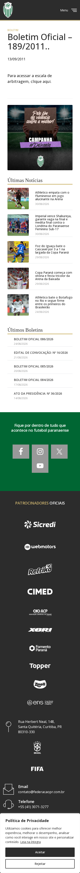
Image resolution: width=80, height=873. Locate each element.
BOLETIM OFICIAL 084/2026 (33, 379)
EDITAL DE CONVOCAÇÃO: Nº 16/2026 (41, 352)
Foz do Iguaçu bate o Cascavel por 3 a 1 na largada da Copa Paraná (52, 249)
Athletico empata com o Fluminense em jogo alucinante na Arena (52, 196)
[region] (40, 843)
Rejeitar (40, 864)
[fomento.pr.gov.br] (40, 648)
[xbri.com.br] (40, 630)
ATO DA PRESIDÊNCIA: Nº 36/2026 (38, 393)
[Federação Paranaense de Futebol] (8, 10)
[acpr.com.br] (40, 612)
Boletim (12, 30)
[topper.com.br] (40, 666)
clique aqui (41, 81)
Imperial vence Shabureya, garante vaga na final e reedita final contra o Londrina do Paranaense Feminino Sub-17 (53, 222)
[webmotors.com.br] (40, 547)
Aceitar (40, 852)
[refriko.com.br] (40, 569)
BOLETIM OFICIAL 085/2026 (33, 366)
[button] (37, 747)
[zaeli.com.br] (40, 684)
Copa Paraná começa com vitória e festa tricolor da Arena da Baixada (53, 276)
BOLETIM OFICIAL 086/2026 (33, 339)
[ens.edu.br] (40, 702)
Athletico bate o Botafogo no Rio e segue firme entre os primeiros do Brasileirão (54, 302)
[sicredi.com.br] (40, 524)
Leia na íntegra (30, 842)
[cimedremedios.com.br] (40, 592)
